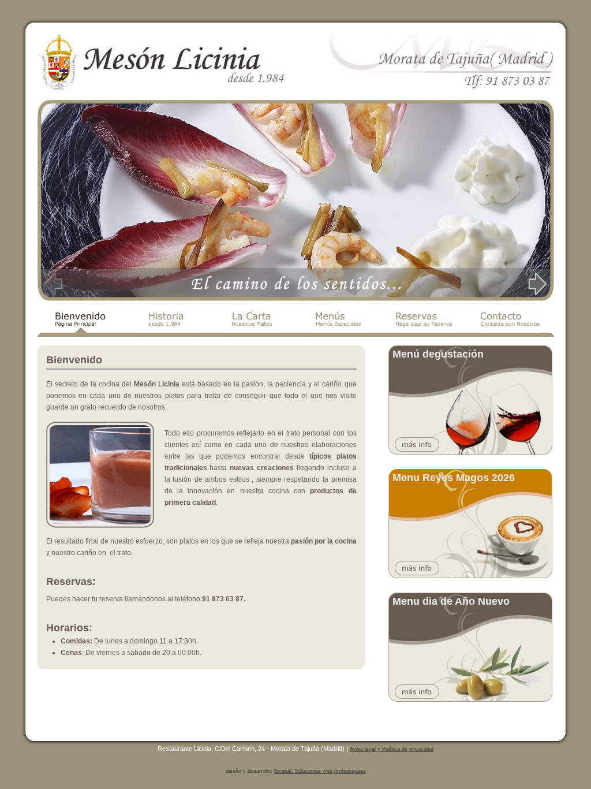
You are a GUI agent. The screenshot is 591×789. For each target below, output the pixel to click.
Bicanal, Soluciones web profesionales (320, 771)
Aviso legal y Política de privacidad (391, 749)
